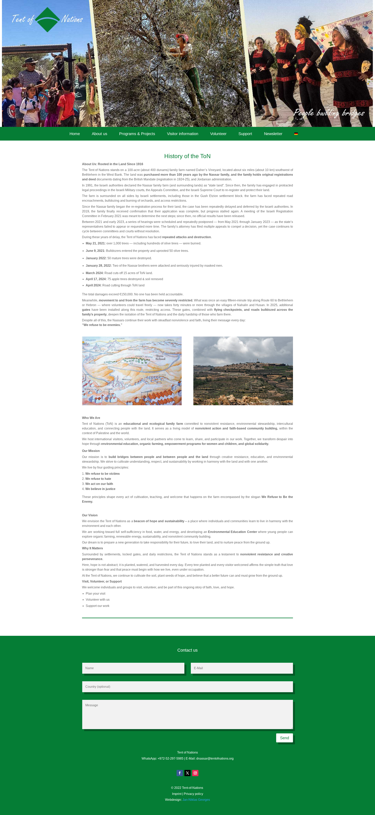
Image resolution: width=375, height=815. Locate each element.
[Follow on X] (187, 773)
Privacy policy (193, 793)
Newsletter (273, 134)
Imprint (176, 793)
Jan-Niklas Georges (196, 799)
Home (75, 134)
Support (245, 134)
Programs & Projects (137, 134)
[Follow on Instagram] (195, 773)
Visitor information (182, 134)
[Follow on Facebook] (180, 773)
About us (99, 134)
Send (284, 738)
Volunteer (218, 134)
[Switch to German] (296, 134)
